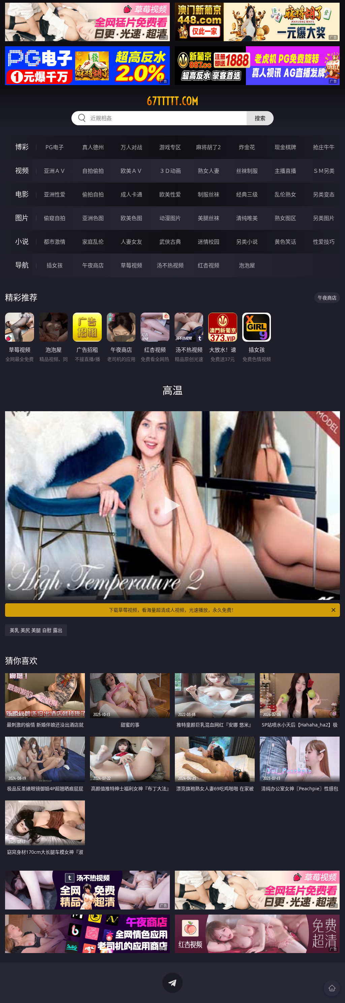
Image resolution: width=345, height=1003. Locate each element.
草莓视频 (131, 265)
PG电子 (54, 147)
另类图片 (324, 218)
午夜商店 (93, 265)
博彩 (22, 147)
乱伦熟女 (285, 194)
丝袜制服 (247, 171)
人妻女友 (131, 241)
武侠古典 (170, 241)
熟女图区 (285, 218)
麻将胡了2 (208, 147)
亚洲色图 (93, 218)
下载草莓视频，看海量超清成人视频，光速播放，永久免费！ (172, 610)
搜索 (260, 118)
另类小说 (247, 241)
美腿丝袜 (208, 218)
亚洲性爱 (54, 194)
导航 (22, 265)
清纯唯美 (247, 218)
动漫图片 (170, 218)
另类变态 (324, 194)
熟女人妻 (208, 171)
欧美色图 (131, 218)
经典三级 (247, 194)
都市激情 (54, 241)
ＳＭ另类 (324, 171)
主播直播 (285, 171)
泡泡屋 (247, 265)
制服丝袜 (208, 194)
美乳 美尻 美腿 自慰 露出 (36, 630)
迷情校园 (208, 241)
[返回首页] (332, 988)
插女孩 (54, 265)
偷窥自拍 (54, 218)
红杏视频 (208, 265)
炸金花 (247, 147)
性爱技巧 (324, 241)
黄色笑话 (285, 241)
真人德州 (93, 147)
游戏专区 (170, 147)
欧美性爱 (170, 194)
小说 (22, 241)
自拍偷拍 (93, 171)
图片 (22, 217)
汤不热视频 (170, 265)
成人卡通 (131, 194)
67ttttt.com (172, 101)
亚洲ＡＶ (54, 171)
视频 (22, 170)
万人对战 (131, 147)
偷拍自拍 (93, 194)
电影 (22, 194)
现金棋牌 (285, 147)
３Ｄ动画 (170, 171)
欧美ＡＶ (131, 171)
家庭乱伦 (93, 241)
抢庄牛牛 (324, 147)
